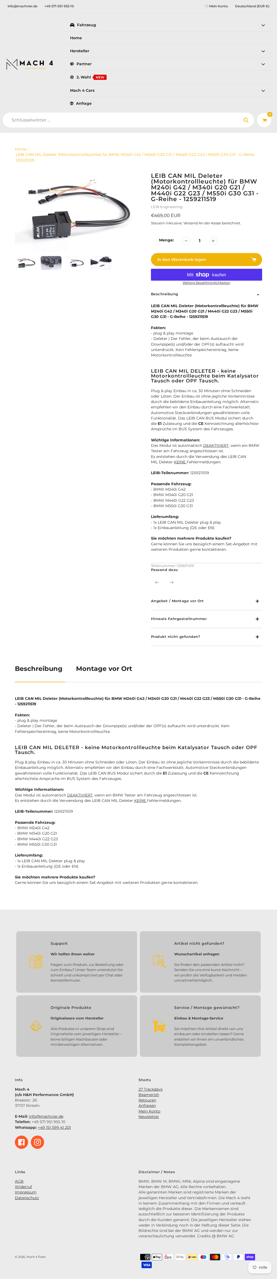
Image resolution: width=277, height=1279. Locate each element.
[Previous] (157, 582)
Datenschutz (27, 1198)
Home (21, 149)
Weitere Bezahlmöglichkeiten (206, 283)
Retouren (147, 1100)
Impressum (26, 1192)
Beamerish (148, 1095)
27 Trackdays (150, 1089)
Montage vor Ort (104, 669)
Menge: (166, 240)
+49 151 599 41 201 (54, 1127)
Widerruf (23, 1187)
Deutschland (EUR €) (252, 6)
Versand (191, 223)
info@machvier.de (22, 6)
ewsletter (150, 1116)
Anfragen (147, 1105)
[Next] (171, 582)
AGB (19, 1181)
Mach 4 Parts (36, 1257)
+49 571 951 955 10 (59, 6)
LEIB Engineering (167, 207)
